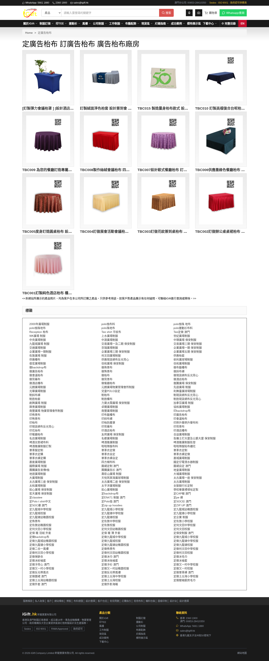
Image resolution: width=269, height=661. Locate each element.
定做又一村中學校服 (185, 564)
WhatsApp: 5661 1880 (37, 2)
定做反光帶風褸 (111, 572)
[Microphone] (189, 12)
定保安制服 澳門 (183, 532)
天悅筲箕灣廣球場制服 (115, 477)
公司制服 (98, 23)
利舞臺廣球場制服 (184, 391)
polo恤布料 (108, 324)
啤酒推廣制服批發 (184, 442)
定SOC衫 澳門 (182, 501)
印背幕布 (106, 426)
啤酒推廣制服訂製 (40, 446)
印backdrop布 (182, 410)
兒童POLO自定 (110, 391)
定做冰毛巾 (180, 556)
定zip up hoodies (111, 505)
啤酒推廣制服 (109, 442)
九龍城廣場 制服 (39, 343)
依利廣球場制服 (183, 359)
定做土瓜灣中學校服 (113, 576)
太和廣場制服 (37, 485)
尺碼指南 (160, 23)
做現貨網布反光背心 (185, 375)
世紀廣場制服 (181, 335)
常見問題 (114, 601)
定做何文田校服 (183, 552)
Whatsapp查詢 (235, 12)
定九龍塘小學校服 (184, 513)
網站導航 (59, 601)
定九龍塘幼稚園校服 (41, 517)
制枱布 (105, 395)
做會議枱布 (36, 375)
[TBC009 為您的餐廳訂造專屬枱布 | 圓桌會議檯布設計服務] (48, 139)
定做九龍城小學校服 (185, 536)
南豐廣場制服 (109, 410)
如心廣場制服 (109, 489)
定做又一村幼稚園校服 (115, 568)
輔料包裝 (150, 601)
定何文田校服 (181, 529)
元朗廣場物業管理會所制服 (117, 387)
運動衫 (73, 23)
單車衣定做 (108, 450)
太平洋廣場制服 (111, 485)
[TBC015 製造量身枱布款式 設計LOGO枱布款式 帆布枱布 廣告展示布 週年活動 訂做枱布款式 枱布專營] (163, 77)
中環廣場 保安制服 (184, 339)
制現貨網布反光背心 (185, 395)
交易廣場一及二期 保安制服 (118, 343)
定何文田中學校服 (184, 525)
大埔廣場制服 (181, 473)
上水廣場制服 (109, 335)
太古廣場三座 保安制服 (43, 481)
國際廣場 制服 (38, 465)
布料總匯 (78, 601)
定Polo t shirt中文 (40, 501)
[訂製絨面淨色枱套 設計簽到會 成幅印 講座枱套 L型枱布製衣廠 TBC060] (106, 77)
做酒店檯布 (36, 383)
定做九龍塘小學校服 (41, 544)
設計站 (173, 601)
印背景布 (179, 426)
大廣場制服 (36, 477)
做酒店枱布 (180, 379)
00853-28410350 (195, 621)
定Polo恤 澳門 (110, 501)
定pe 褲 (178, 497)
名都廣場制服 (109, 438)
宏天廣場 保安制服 (40, 493)
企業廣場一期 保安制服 (187, 347)
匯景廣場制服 (37, 406)
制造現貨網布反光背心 (187, 398)
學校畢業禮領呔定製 (185, 489)
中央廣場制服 (37, 339)
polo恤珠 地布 (182, 324)
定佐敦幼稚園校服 (40, 525)
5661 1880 (198, 626)
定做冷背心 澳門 (39, 564)
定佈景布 (34, 521)
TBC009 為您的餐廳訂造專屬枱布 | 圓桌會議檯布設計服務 (68, 170)
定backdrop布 (110, 493)
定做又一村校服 (183, 568)
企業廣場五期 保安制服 (187, 351)
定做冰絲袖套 (109, 560)
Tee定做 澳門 (181, 331)
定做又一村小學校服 (41, 568)
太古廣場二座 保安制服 (115, 481)
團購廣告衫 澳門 (111, 469)
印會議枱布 (180, 418)
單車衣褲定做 (181, 454)
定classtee (35, 497)
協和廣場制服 (181, 406)
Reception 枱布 (38, 331)
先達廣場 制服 (182, 387)
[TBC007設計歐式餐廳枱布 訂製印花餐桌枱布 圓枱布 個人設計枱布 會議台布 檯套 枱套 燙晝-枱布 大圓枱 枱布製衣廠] (163, 139)
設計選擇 (90, 601)
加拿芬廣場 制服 (183, 402)
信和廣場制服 (181, 363)
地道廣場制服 (37, 473)
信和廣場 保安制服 (112, 363)
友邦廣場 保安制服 (112, 434)
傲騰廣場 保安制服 (184, 383)
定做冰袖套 (180, 560)
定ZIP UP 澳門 (182, 505)
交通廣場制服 (37, 347)
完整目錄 (230, 23)
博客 (68, 601)
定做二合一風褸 (39, 548)
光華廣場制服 (37, 391)
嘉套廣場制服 (37, 462)
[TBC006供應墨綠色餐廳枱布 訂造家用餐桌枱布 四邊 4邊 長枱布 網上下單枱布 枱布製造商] (221, 139)
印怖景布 (34, 418)
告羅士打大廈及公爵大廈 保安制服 (194, 438)
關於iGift (28, 23)
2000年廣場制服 (39, 324)
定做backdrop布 (39, 536)
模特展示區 (194, 23)
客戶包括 (102, 601)
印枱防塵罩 (108, 422)
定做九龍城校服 (111, 540)
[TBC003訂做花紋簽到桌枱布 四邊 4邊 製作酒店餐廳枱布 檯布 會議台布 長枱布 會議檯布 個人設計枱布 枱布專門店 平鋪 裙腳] (163, 200)
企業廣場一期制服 (40, 351)
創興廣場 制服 (38, 402)
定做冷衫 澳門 (110, 564)
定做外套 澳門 (38, 584)
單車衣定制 (180, 450)
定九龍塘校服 (109, 517)
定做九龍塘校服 (183, 544)
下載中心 (208, 23)
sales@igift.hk (80, 2)
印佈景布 (34, 414)
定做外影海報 (109, 584)
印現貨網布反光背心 (41, 426)
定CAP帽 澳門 (182, 493)
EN (242, 23)
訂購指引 (126, 601)
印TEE (60, 23)
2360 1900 (61, 2)
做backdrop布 (37, 367)
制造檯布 (106, 398)
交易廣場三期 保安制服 (187, 343)
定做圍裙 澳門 (38, 576)
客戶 (49, 601)
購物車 (213, 12)
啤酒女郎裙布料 (39, 442)
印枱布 (33, 422)
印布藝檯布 (108, 414)
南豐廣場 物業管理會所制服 (46, 410)
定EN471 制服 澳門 (113, 497)
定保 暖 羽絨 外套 (40, 532)
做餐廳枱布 (108, 383)
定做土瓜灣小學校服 (185, 576)
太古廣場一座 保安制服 (187, 477)
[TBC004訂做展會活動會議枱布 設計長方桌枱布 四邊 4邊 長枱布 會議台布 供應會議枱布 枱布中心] (106, 200)
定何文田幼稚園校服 (113, 529)
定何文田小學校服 (40, 529)
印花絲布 (34, 430)
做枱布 (105, 375)
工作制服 (114, 23)
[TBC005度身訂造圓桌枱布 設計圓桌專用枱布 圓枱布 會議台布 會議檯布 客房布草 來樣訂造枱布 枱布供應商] (48, 200)
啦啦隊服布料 (109, 446)
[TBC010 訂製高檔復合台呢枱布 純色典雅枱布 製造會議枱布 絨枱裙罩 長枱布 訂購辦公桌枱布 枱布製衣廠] (221, 77)
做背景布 (106, 379)
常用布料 (138, 601)
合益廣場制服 (181, 434)
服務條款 (27, 601)
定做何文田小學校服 (41, 552)
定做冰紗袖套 (37, 560)
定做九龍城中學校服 (113, 536)
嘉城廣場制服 (181, 458)
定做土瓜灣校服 (111, 580)
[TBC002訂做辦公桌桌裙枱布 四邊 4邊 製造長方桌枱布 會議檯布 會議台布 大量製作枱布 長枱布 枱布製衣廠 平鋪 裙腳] (221, 200)
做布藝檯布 (180, 367)
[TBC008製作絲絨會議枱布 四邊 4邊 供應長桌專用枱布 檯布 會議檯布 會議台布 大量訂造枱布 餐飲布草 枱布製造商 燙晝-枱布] (106, 139)
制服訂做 (45, 23)
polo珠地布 (108, 328)
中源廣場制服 (109, 339)
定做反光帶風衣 (39, 572)
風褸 (85, 23)
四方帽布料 (108, 462)
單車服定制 (36, 450)
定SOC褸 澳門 (38, 505)
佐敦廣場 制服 (38, 355)
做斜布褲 (179, 371)
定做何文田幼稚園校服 (115, 552)
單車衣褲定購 (37, 458)
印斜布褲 (106, 418)
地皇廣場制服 (181, 469)
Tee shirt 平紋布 (111, 331)
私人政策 (40, 601)
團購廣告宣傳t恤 (39, 469)
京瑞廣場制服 (109, 347)
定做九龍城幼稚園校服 (43, 540)
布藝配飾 (130, 23)
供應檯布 (34, 359)
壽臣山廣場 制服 (111, 473)
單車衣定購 (36, 454)
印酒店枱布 (108, 430)
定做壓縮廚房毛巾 (184, 580)
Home (29, 32)
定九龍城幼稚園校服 (185, 509)
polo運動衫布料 (183, 328)
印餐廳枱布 (36, 434)
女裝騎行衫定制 (183, 485)
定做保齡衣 (36, 556)
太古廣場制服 (181, 481)
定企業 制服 (180, 517)
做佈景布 (106, 367)
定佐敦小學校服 (183, 521)
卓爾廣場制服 (109, 406)
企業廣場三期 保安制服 (115, 351)
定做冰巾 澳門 (110, 556)
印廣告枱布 (180, 414)
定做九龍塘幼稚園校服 (115, 544)
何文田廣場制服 (111, 355)
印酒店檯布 (180, 430)
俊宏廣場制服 (37, 363)
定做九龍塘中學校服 (185, 540)
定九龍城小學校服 (112, 509)
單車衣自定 (108, 454)
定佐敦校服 (108, 525)
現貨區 (145, 23)
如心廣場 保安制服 (40, 489)
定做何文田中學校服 (185, 548)
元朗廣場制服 (37, 387)
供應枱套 (179, 355)
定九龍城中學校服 (40, 509)
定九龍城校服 (37, 513)
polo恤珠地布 (37, 328)
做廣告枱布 (36, 371)
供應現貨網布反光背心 (115, 359)
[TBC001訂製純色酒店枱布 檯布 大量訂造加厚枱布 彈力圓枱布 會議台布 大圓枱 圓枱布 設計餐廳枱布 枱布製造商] (48, 262)
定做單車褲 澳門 (183, 572)
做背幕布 (34, 379)
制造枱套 (34, 398)
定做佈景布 (108, 548)
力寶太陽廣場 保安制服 (115, 402)
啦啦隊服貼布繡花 (184, 446)
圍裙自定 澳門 (182, 465)
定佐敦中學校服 (111, 521)
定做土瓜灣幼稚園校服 (43, 580)
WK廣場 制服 (37, 335)
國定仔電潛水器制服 (185, 462)
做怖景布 (106, 371)
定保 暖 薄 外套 (110, 532)
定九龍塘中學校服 (112, 513)
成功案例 (176, 23)
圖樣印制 (162, 601)
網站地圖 (242, 653)
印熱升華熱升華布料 (185, 422)
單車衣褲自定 (109, 458)
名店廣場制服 (37, 438)
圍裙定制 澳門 (110, 465)
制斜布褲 (34, 395)
